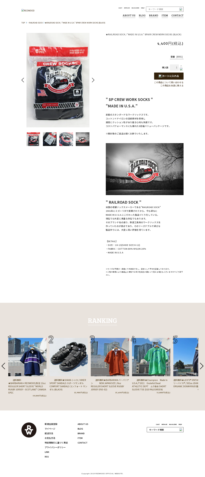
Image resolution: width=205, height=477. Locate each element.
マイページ (50, 428)
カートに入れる (170, 76)
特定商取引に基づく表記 (56, 442)
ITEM (165, 15)
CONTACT (177, 15)
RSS (47, 456)
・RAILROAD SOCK (35, 22)
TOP (23, 22)
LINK (47, 451)
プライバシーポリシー (55, 447)
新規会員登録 (51, 423)
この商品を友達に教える (172, 85)
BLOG (142, 15)
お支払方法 (50, 437)
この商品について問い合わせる (169, 82)
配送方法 (49, 433)
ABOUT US (129, 15)
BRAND (153, 15)
